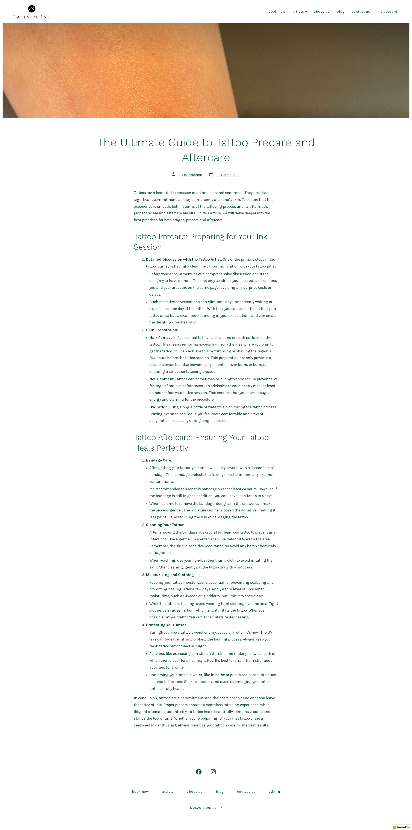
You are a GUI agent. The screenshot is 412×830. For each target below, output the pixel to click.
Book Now (140, 791)
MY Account (387, 11)
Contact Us (361, 11)
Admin (274, 791)
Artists (298, 11)
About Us (322, 11)
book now (276, 11)
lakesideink (193, 175)
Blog (341, 11)
